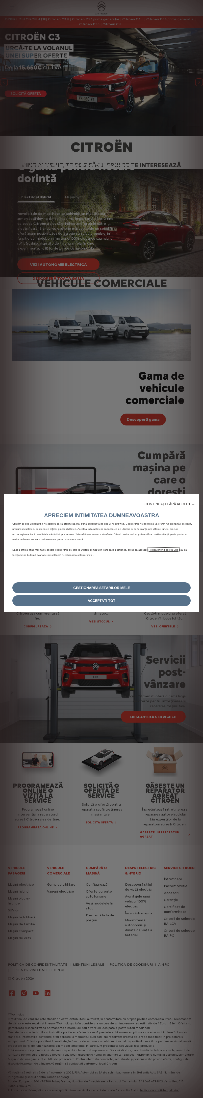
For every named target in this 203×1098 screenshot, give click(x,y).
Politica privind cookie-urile (163, 549)
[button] (170, 504)
